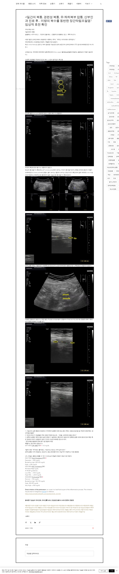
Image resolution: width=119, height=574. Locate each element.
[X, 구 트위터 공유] (30, 522)
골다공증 (111, 138)
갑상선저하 (110, 120)
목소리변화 (113, 189)
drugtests (111, 87)
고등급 (112, 135)
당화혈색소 (111, 164)
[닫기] (117, 571)
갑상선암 (111, 116)
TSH (115, 80)
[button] (101, 3)
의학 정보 (42, 4)
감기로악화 (111, 113)
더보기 (87, 4)
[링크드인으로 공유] (35, 522)
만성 (114, 178)
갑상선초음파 (112, 124)
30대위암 (111, 69)
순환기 (52, 4)
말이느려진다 (113, 182)
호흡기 (70, 4)
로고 (108, 178)
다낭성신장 (110, 153)
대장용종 (110, 171)
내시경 (113, 149)
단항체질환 (111, 160)
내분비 (78, 4)
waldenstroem (111, 109)
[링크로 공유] (40, 522)
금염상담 (111, 145)
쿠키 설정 (103, 571)
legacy (111, 95)
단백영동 (110, 156)
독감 (109, 174)
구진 (108, 142)
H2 (116, 77)
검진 (111, 127)
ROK (109, 80)
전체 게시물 (20, 4)
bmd (112, 84)
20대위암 (112, 66)
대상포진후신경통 (112, 167)
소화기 (61, 4)
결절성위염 (111, 131)
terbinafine (110, 102)
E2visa (110, 77)
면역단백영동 (112, 185)
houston (114, 91)
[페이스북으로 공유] (26, 522)
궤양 (114, 142)
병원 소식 (32, 4)
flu (107, 91)
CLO (109, 73)
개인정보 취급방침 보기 (36, 572)
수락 (111, 571)
